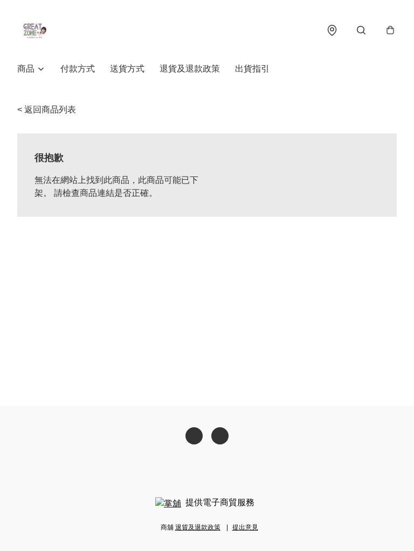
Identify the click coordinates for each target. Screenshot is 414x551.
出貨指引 (252, 68)
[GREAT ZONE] (34, 30)
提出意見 (245, 527)
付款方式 (77, 68)
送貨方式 (127, 68)
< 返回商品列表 (46, 109)
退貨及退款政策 (190, 68)
